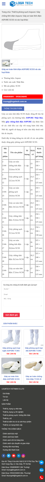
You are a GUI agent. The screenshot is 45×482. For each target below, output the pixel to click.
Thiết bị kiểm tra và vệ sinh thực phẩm (17, 422)
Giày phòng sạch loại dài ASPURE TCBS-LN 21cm (34, 349)
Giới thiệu (6, 394)
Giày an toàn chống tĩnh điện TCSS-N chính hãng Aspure (34, 377)
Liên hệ (5, 400)
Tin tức (5, 397)
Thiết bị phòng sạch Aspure (23, 12)
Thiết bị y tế (7, 418)
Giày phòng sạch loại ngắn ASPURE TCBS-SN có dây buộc (11, 349)
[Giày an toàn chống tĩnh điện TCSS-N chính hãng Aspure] (34, 366)
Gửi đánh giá (11, 315)
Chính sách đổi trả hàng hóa (13, 440)
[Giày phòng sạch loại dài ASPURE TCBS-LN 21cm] (34, 337)
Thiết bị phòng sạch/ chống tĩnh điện (16, 415)
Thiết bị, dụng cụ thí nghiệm (13, 412)
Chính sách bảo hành (10, 437)
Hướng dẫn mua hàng (11, 447)
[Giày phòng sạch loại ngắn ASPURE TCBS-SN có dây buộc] (11, 337)
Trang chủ (6, 12)
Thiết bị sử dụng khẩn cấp (12, 425)
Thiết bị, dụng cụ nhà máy (12, 409)
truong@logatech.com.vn (15, 101)
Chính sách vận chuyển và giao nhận (16, 443)
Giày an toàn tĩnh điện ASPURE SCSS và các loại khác (11, 377)
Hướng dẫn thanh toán (11, 450)
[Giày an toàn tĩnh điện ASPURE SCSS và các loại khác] (22, 41)
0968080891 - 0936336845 (15, 96)
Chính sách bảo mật (10, 434)
